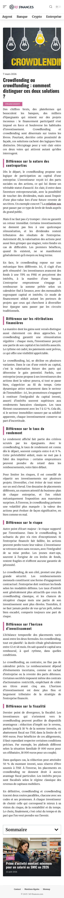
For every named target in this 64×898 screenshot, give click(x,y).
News (10, 858)
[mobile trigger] (5, 6)
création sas (53, 203)
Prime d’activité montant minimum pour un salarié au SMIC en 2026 (29, 865)
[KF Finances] (21, 6)
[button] (56, 830)
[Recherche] (51, 6)
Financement (12, 104)
